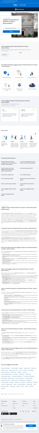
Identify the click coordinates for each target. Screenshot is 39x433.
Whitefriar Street (11, 378)
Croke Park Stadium (5, 382)
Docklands (19, 372)
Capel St (22, 386)
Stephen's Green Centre (13, 370)
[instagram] (25, 411)
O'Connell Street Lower (19, 378)
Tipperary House (9, 384)
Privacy (34, 405)
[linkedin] (28, 411)
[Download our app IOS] (5, 414)
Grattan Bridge (4, 378)
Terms (34, 403)
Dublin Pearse (28, 374)
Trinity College (12, 386)
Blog (23, 405)
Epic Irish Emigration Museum (6, 374)
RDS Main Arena (13, 372)
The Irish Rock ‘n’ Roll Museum (29, 376)
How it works (15, 403)
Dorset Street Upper (21, 384)
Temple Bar (21, 368)
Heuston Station (29, 384)
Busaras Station (27, 368)
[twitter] (23, 411)
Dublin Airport (29, 380)
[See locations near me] (18, 28)
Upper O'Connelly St (5, 386)
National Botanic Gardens (6, 376)
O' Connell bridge (14, 368)
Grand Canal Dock (14, 380)
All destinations (25, 403)
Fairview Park (16, 382)
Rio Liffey (18, 386)
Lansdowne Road (22, 380)
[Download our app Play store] (13, 414)
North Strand (23, 382)
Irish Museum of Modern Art (17, 376)
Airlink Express (21, 374)
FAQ (13, 405)
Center (34, 384)
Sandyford (3, 388)
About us (2, 403)
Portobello (31, 386)
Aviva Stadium (31, 370)
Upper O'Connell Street (5, 380)
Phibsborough (29, 382)
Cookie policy (35, 407)
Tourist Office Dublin (29, 378)
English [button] (35, 411)
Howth (20, 370)
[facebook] (20, 411)
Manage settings (31, 428)
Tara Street (24, 372)
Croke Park (25, 370)
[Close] (1, 1)
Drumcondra (15, 374)
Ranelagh (11, 382)
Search (11, 31)
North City (3, 384)
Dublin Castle (33, 368)
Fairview (15, 384)
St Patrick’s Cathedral (5, 372)
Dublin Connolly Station (5, 368)
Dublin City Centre (4, 370)
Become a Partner (4, 405)
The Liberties (35, 382)
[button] (37, 101)
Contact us (14, 407)
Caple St (26, 386)
